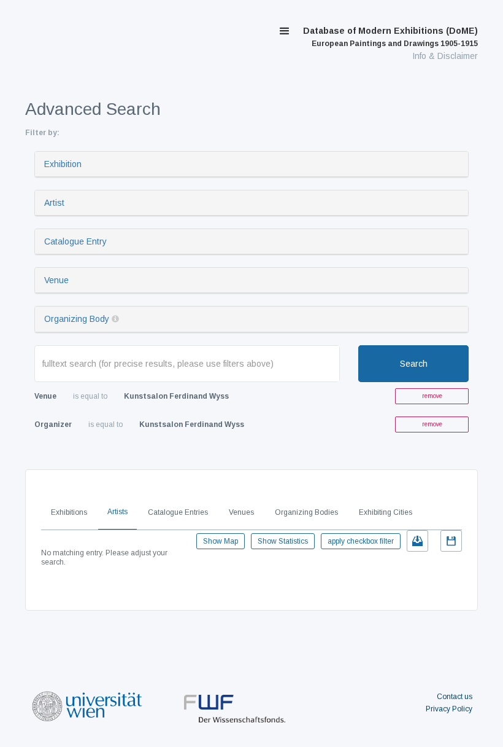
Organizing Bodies (306, 512)
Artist (54, 203)
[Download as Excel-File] (417, 541)
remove (432, 396)
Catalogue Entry (75, 241)
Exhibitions (69, 512)
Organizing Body (76, 319)
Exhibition (63, 164)
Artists (117, 511)
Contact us (454, 696)
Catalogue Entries (178, 512)
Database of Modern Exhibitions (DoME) (390, 37)
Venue (56, 280)
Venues (241, 512)
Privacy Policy (449, 709)
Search (414, 364)
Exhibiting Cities (385, 512)
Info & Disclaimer (445, 56)
